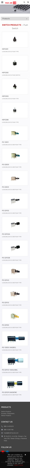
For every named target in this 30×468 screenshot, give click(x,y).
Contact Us (6, 422)
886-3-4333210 (9, 426)
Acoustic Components (7, 413)
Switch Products (11, 25)
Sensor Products (6, 415)
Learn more (18, 465)
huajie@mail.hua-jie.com (11, 433)
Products (6, 19)
